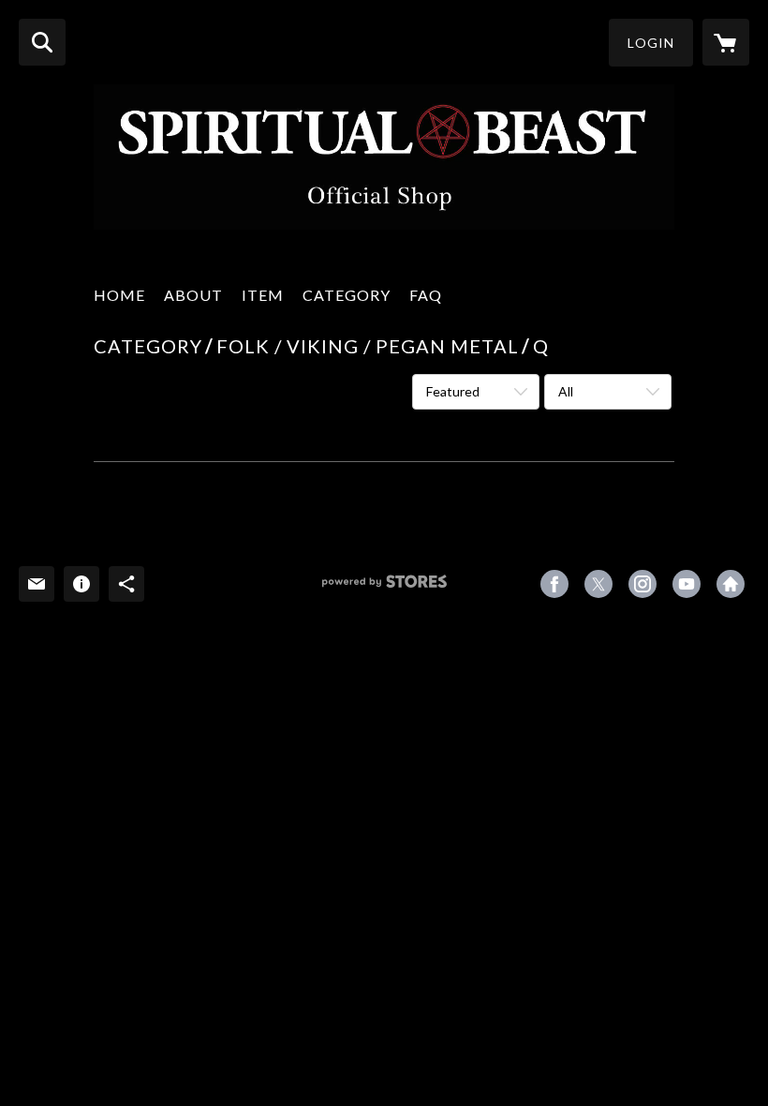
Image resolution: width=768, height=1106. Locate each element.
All (565, 391)
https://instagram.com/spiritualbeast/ (642, 584)
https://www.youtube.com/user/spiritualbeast (686, 584)
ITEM (263, 295)
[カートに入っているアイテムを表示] (725, 42)
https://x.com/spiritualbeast (598, 584)
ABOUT (193, 295)
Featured (453, 391)
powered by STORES (384, 588)
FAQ (425, 295)
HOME (119, 295)
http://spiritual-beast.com (730, 584)
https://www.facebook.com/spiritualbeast (554, 584)
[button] (651, 43)
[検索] (42, 42)
